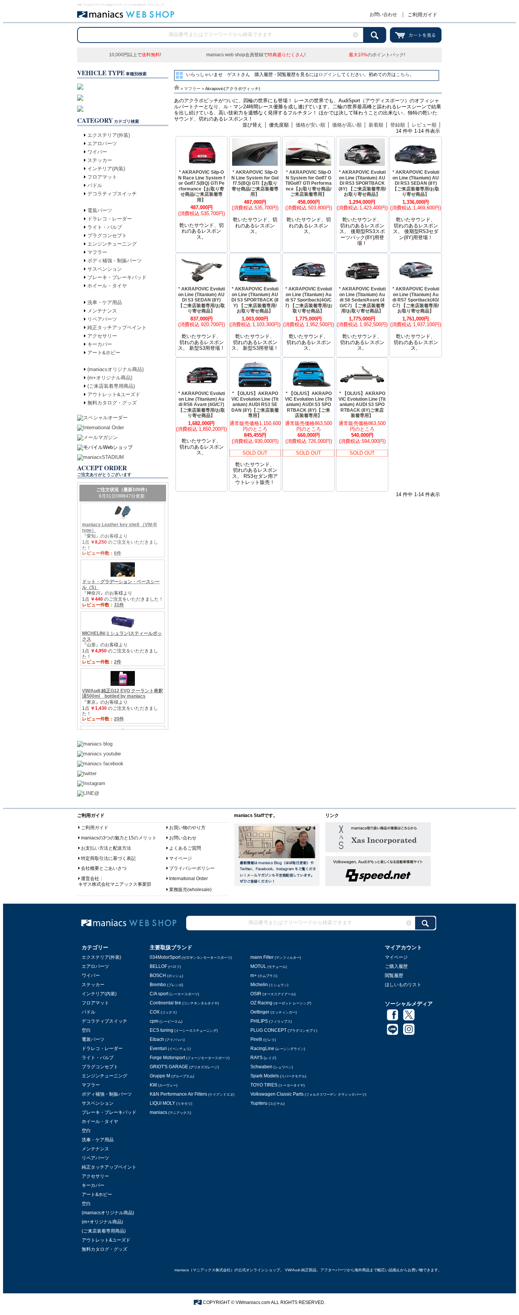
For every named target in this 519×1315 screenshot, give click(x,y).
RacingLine (277, 1048)
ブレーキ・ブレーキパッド (117, 277)
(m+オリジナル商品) (109, 378)
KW (163, 1085)
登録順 (397, 125)
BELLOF (165, 966)
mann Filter (275, 957)
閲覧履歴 (394, 975)
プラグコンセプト (107, 235)
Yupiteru (267, 1103)
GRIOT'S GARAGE (184, 1066)
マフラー (97, 252)
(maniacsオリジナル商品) (115, 369)
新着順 (376, 125)
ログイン (327, 74)
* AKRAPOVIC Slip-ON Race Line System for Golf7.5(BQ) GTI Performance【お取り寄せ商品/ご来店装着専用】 (201, 186)
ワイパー (97, 152)
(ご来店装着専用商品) (111, 386)
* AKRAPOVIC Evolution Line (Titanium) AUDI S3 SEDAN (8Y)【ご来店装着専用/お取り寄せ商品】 (201, 300)
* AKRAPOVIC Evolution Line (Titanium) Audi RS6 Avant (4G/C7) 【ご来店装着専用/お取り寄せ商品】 (201, 404)
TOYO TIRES (277, 1085)
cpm (166, 1021)
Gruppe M (172, 1076)
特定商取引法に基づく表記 (108, 858)
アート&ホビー (103, 352)
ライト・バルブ (104, 227)
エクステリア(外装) (108, 135)
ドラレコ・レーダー (109, 219)
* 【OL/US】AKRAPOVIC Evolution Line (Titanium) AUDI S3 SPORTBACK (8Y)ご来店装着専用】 (362, 404)
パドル (94, 185)
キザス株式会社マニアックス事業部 (114, 884)
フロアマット (102, 177)
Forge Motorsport (189, 1057)
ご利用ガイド (422, 14)
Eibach (167, 1039)
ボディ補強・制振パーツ (114, 260)
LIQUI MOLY (171, 1103)
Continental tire (184, 1003)
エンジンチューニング (112, 244)
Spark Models (278, 1076)
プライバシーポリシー (192, 868)
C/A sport (174, 993)
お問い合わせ (383, 14)
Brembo (166, 984)
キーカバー (99, 344)
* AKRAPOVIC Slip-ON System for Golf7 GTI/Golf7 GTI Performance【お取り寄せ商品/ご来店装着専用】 (308, 183)
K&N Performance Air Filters (192, 1094)
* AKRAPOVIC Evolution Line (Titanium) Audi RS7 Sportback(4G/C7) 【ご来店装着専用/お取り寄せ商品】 (415, 300)
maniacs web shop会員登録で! (255, 54)
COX (163, 1012)
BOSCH (166, 975)
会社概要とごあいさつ (104, 868)
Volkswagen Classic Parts (308, 1094)
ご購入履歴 (396, 966)
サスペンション (104, 269)
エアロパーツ (102, 143)
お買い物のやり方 (187, 827)
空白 (86, 1030)
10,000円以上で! (135, 54)
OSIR (273, 993)
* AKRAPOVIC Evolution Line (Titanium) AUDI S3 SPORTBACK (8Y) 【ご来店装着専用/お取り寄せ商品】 (254, 300)
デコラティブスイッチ (112, 194)
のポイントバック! (377, 54)
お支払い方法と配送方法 (106, 848)
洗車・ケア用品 (104, 302)
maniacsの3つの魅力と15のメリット (119, 838)
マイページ (180, 858)
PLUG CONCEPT (283, 1030)
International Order (188, 878)
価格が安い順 (310, 125)
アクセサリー (102, 336)
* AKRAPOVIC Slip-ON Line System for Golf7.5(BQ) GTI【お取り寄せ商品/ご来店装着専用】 (254, 183)
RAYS (263, 1057)
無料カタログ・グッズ (112, 403)
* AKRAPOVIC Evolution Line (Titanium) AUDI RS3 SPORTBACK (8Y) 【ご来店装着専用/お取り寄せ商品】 (362, 183)
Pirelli (263, 1039)
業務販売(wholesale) (190, 889)
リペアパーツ (102, 319)
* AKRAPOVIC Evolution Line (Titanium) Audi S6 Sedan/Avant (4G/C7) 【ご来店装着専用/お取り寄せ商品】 (362, 300)
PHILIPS (271, 1021)
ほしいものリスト (403, 984)
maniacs (170, 1112)
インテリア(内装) (106, 168)
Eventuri (170, 1048)
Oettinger (273, 1012)
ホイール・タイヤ (107, 286)
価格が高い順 (347, 125)
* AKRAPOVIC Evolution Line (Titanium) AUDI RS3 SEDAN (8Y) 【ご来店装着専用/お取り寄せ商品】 (415, 183)
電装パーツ (99, 210)
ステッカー (99, 160)
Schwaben (271, 1066)
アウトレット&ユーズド (113, 394)
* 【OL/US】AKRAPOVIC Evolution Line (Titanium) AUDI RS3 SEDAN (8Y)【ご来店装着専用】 (255, 404)
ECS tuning (184, 1030)
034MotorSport (191, 957)
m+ (263, 975)
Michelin (269, 984)
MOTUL (268, 966)
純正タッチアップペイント (117, 327)
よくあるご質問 (185, 848)
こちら (403, 74)
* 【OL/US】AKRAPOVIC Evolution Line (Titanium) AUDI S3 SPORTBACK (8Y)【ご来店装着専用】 (308, 404)
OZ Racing (280, 1003)
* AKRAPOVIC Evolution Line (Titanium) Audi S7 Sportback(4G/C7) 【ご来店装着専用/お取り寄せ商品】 (308, 300)
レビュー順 (424, 125)
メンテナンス (102, 311)
